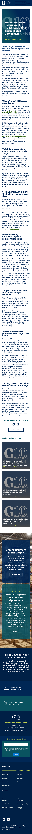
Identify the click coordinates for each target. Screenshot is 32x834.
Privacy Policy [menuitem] (5, 829)
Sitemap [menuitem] (12, 829)
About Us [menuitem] (19, 774)
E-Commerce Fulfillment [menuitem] (6, 799)
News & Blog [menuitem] (5, 774)
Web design (11, 827)
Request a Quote (21, 3)
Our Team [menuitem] (20, 778)
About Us (16, 631)
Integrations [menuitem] (6, 785)
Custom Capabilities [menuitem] (20, 808)
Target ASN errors (10, 229)
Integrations (16, 575)
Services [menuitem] (5, 791)
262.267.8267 (15, 725)
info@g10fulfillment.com (16, 728)
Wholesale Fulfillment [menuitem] (20, 799)
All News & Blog (16, 430)
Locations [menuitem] (5, 778)
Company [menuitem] (6, 766)
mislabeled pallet (9, 112)
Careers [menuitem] (19, 782)
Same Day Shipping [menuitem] (22, 804)
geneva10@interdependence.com (16, 730)
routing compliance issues (14, 136)
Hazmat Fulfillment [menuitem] (7, 807)
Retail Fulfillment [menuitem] (7, 804)
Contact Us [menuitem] (5, 782)
